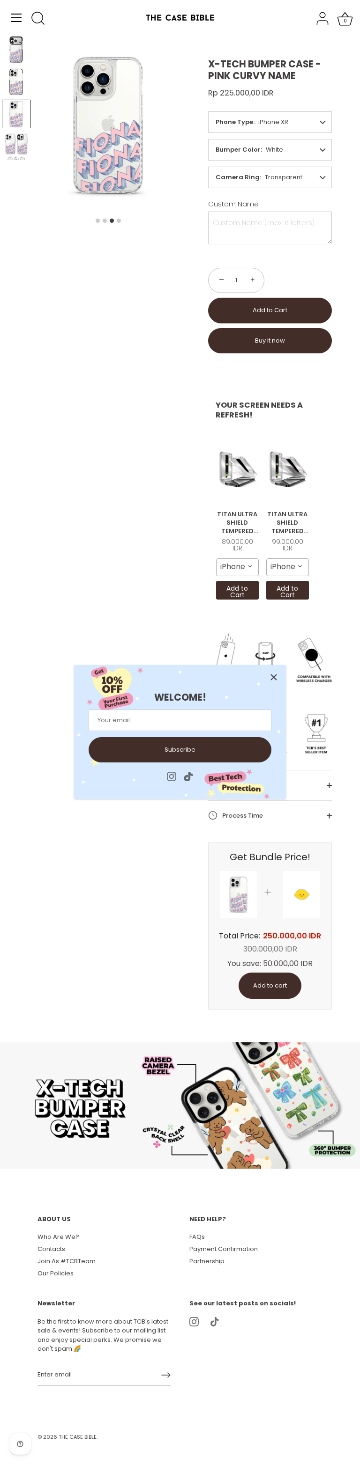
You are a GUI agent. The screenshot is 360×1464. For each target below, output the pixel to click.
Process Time (242, 815)
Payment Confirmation (223, 1248)
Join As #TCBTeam (67, 1261)
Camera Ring (238, 177)
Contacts (51, 1248)
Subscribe (180, 749)
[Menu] (16, 17)
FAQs (197, 1236)
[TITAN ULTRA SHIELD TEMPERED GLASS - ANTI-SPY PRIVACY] (287, 469)
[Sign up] (166, 1375)
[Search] (38, 19)
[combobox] (237, 567)
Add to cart (270, 985)
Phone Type (234, 122)
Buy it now (270, 340)
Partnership (207, 1261)
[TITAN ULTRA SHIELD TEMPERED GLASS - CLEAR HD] (237, 469)
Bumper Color (238, 149)
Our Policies (56, 1273)
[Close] (273, 677)
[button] (16, 49)
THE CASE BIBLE (78, 1437)
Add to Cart (270, 310)
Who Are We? (58, 1236)
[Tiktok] (188, 776)
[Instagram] (171, 776)
